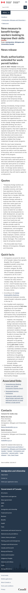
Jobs (2, 506)
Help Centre (4, 475)
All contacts (4, 493)
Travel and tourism (6, 513)
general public (13, 453)
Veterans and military (7, 562)
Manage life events (6, 569)
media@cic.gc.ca (6, 440)
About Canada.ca (6, 582)
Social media (4, 575)
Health (3, 523)
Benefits (3, 520)
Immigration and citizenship (9, 509)
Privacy (3, 589)
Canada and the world (7, 548)
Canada (9, 451)
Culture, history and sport (8, 537)
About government (6, 500)
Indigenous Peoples (6, 558)
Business (3, 516)
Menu (5, 12)
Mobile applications (6, 579)
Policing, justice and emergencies (10, 541)
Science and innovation (7, 555)
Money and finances (7, 551)
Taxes (2, 527)
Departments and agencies (8, 496)
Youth (2, 565)
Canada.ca (4, 17)
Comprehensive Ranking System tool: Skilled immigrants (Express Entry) (14, 386)
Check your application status (9, 482)
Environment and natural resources (11, 530)
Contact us (4, 478)
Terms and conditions (7, 586)
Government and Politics (15, 447)
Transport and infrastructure (9, 544)
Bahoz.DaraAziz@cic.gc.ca (9, 427)
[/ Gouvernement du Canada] (10, 2)
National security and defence (9, 534)
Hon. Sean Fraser (13, 455)
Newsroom (5, 23)
